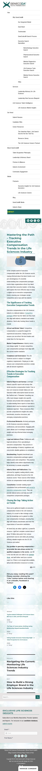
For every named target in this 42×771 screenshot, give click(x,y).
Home (6, 750)
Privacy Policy (21, 753)
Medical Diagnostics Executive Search (29, 63)
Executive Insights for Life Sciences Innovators (29, 187)
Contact (10, 212)
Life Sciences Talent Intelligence (23, 103)
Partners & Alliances (19, 162)
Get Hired (10, 112)
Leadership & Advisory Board (21, 157)
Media (9, 176)
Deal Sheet (21, 27)
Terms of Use (30, 753)
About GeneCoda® (13, 148)
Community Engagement (20, 172)
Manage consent (28, 769)
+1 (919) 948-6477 (21, 763)
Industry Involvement (19, 167)
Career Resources (18, 127)
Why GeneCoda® (18, 17)
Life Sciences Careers (25, 193)
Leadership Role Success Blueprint (28, 98)
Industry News (17, 207)
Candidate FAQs (17, 122)
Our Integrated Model (24, 22)
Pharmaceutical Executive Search (31, 56)
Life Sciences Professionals (17, 750)
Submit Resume (17, 117)
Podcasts (16, 181)
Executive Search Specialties (23, 42)
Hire (8, 13)
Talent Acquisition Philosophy (21, 153)
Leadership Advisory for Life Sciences (26, 92)
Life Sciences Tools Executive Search (29, 69)
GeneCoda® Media (18, 202)
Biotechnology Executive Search (30, 49)
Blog (14, 197)
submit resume (7, 724)
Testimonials (22, 32)
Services (15, 87)
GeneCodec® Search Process (27, 36)
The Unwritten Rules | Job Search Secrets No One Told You (28, 133)
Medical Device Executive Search (31, 76)
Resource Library (23, 138)
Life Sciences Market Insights (27, 108)
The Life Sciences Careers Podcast (29, 143)
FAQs (19, 82)
